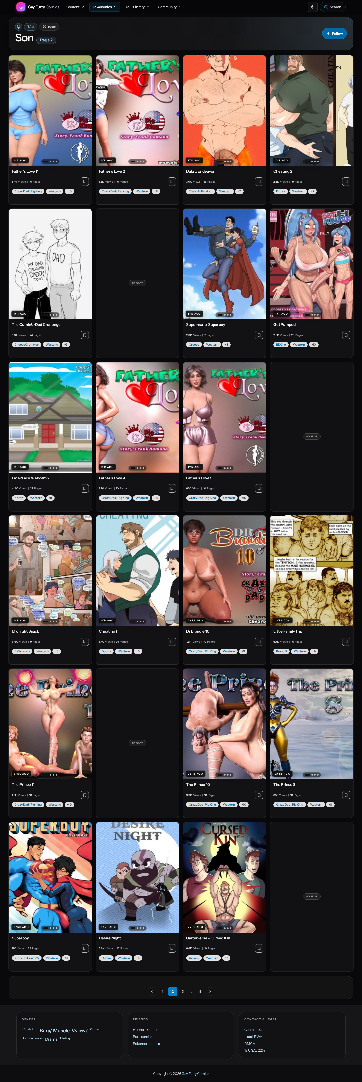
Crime (94, 1029)
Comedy (80, 1030)
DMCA (249, 1043)
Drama (51, 1039)
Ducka (280, 191)
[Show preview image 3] (53, 161)
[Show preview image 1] (45, 161)
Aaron (19, 498)
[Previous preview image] (15, 110)
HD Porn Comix (145, 1030)
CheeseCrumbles (27, 344)
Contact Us (253, 1030)
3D (24, 1029)
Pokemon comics (146, 1043)
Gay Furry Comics (195, 1073)
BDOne (281, 344)
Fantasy (65, 1038)
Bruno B (281, 651)
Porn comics (142, 1036)
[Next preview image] (85, 110)
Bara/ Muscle (55, 1031)
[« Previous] (152, 991)
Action (32, 1029)
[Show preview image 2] (50, 161)
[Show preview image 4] (56, 161)
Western (55, 191)
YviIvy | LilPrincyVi (27, 958)
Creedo (194, 344)
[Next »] (210, 991)
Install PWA (253, 1036)
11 (199, 991)
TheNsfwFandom (200, 191)
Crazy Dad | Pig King (28, 191)
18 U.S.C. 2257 (254, 1050)
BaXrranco (22, 651)
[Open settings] (313, 7)
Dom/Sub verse (32, 1038)
